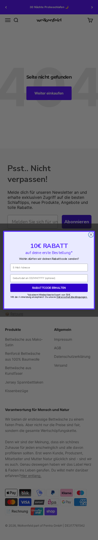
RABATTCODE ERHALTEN (49, 288)
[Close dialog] (91, 234)
